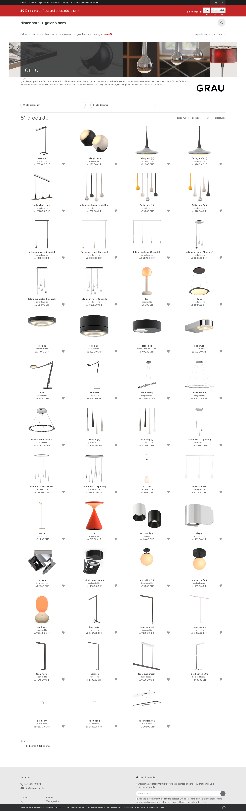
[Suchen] (222, 23)
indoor (23, 34)
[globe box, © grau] (147, 341)
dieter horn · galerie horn (43, 23)
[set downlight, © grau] (147, 528)
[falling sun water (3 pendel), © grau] (199, 247)
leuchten (50, 34)
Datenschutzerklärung (143, 807)
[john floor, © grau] (94, 388)
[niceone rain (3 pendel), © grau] (199, 434)
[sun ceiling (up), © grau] (199, 575)
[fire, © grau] (147, 294)
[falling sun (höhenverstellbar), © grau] (94, 200)
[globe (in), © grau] (42, 341)
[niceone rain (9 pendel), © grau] (94, 481)
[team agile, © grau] (94, 622)
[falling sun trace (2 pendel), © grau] (42, 247)
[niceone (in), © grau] (94, 434)
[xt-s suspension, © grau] (147, 716)
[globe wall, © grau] (199, 341)
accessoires (66, 34)
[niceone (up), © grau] (147, 434)
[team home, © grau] (42, 669)
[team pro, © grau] (94, 669)
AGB (22, 801)
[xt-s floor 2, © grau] (94, 716)
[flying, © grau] (199, 294)
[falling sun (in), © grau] (147, 200)
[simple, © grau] (199, 528)
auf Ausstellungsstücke (50, 10)
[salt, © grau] (94, 528)
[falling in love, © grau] (94, 153)
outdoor (36, 34)
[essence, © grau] (42, 153)
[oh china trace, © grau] (199, 481)
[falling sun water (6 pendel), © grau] (42, 294)
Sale (106, 34)
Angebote (196, 118)
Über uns (50, 798)
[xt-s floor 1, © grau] (42, 716)
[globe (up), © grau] (94, 341)
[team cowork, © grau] (199, 622)
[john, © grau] (42, 388)
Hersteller (218, 34)
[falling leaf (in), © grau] (147, 153)
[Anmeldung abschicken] (223, 793)
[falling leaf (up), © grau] (199, 153)
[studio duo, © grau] (42, 575)
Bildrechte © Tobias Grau (38, 746)
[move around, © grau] (199, 388)
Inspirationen (201, 34)
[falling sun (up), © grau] (199, 200)
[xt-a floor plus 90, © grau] (199, 669)
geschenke (83, 34)
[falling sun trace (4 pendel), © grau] (147, 247)
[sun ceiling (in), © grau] (147, 575)
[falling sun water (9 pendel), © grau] (94, 294)
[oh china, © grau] (147, 481)
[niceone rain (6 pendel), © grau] (42, 481)
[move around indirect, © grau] (42, 434)
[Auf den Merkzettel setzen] (63, 164)
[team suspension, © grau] (147, 669)
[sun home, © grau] (42, 622)
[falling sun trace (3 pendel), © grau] (94, 247)
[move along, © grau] (147, 388)
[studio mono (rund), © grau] (94, 575)
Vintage (98, 34)
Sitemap (24, 798)
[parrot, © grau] (42, 528)
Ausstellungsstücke (216, 118)
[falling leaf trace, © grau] (42, 200)
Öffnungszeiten (53, 801)
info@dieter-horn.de (34, 788)
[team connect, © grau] (147, 622)
